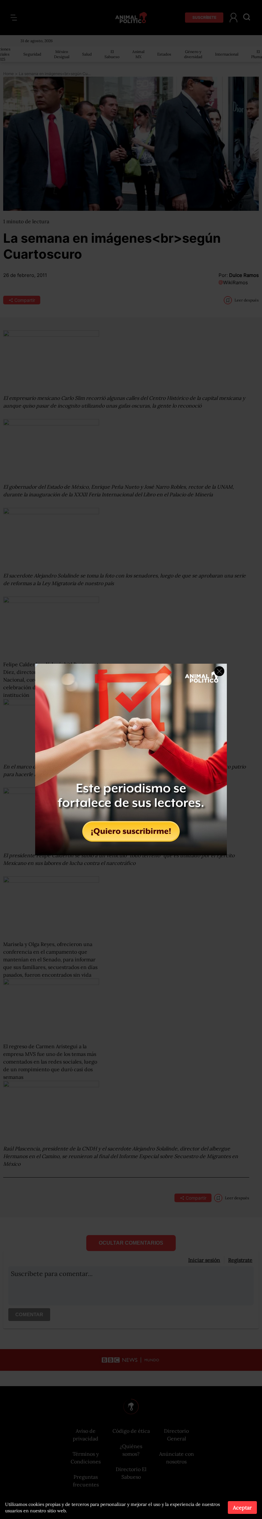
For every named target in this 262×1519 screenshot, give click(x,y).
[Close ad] (219, 671)
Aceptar (242, 1507)
